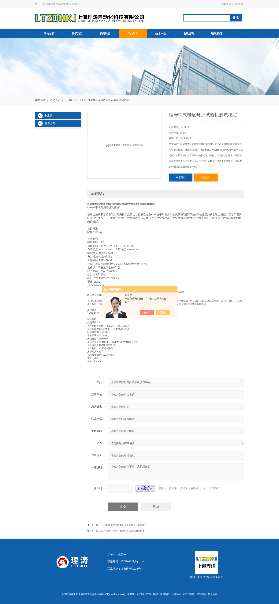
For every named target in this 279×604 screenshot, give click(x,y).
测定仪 (72, 100)
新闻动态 (105, 33)
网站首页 (49, 33)
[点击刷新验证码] (145, 488)
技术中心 (160, 33)
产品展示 (133, 33)
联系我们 (238, 3)
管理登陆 (201, 594)
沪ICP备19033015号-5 (147, 594)
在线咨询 (188, 33)
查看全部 (50, 123)
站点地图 (212, 594)
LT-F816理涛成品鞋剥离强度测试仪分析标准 (122, 525)
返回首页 (226, 3)
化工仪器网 (188, 594)
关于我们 (77, 33)
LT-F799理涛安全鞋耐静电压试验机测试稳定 (122, 530)
